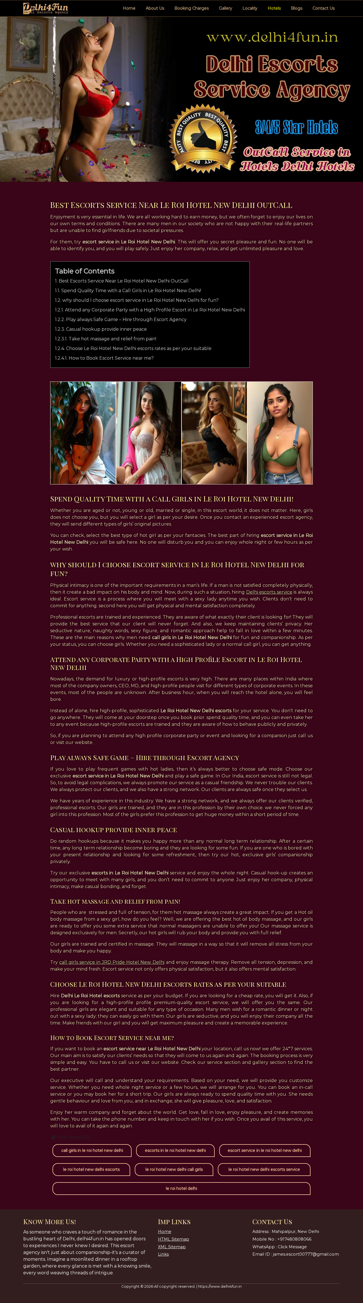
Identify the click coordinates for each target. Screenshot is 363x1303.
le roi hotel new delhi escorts (91, 1169)
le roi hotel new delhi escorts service (264, 1169)
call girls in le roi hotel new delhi (92, 1150)
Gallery (225, 8)
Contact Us (324, 8)
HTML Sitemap (173, 1239)
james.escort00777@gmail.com (306, 1254)
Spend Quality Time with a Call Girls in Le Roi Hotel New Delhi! (131, 290)
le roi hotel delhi (181, 1188)
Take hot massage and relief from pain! (112, 338)
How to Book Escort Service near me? (111, 358)
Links (163, 1254)
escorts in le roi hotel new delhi (175, 1150)
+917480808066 (294, 1239)
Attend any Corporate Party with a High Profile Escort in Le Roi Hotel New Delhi (155, 310)
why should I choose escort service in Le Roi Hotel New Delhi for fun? (140, 300)
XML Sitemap (172, 1246)
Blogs (296, 8)
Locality (250, 8)
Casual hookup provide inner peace (106, 329)
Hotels (274, 8)
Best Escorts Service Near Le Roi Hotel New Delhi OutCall (124, 281)
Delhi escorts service (269, 592)
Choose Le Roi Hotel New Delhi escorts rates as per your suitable (139, 348)
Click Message (292, 1246)
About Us (155, 8)
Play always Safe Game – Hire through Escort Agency (126, 319)
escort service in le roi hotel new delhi (265, 1150)
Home (129, 8)
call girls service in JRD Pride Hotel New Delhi (111, 962)
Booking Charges (191, 8)
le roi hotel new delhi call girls (174, 1169)
